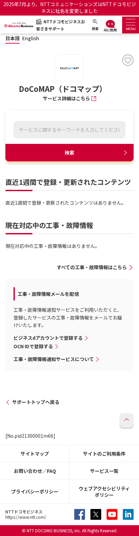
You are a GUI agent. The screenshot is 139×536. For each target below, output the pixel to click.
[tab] (130, 25)
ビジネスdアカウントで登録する (48, 337)
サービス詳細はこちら (66, 98)
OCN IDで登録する (33, 346)
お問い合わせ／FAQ (35, 470)
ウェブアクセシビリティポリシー (104, 491)
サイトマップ (35, 453)
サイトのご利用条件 (104, 453)
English (30, 38)
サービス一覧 (104, 470)
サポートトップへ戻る (35, 402)
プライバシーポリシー (34, 491)
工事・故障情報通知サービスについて (53, 359)
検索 (69, 152)
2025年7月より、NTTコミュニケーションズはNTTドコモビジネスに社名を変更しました (69, 7)
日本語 (12, 38)
